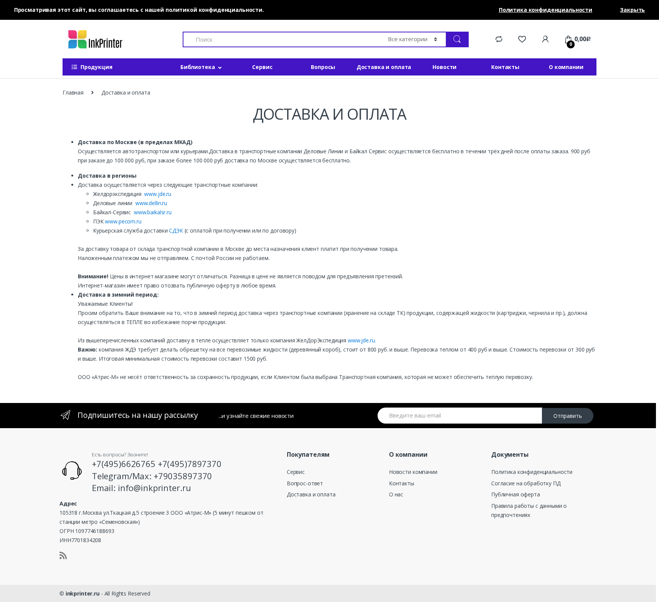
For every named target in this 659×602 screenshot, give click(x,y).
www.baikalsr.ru (153, 212)
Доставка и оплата (384, 67)
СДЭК (176, 230)
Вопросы (323, 67)
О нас (396, 494)
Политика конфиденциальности (531, 471)
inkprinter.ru (83, 593)
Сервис (262, 67)
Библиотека (197, 67)
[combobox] (281, 39)
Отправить (567, 415)
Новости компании (413, 471)
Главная (73, 92)
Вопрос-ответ (305, 483)
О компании (566, 67)
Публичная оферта (515, 494)
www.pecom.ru (123, 221)
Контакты (505, 67)
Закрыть (632, 9)
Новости (444, 67)
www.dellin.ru (150, 203)
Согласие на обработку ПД (526, 483)
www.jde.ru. (362, 340)
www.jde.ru (157, 193)
